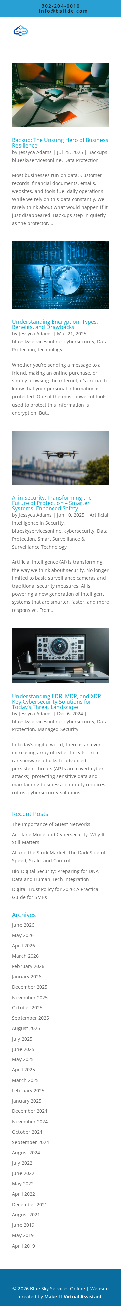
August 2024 (26, 1152)
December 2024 (29, 1111)
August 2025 (26, 1028)
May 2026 (23, 935)
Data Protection (81, 160)
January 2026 (26, 976)
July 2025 (22, 1039)
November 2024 (30, 1121)
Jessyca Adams (35, 152)
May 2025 (23, 1059)
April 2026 (23, 945)
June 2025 (23, 1049)
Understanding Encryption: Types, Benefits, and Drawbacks (55, 324)
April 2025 (23, 1069)
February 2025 (28, 1090)
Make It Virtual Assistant (73, 1296)
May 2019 (23, 1235)
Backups (97, 152)
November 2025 (30, 997)
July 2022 (22, 1163)
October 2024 (27, 1132)
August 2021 (26, 1214)
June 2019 (23, 1225)
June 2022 (23, 1173)
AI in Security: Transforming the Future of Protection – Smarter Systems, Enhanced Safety (52, 503)
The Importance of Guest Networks (51, 824)
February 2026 (28, 966)
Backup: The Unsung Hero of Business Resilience (60, 142)
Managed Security (58, 729)
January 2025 (26, 1101)
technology (50, 349)
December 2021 (29, 1204)
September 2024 (30, 1142)
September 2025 (30, 1018)
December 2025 (29, 987)
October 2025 (27, 1007)
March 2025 (25, 1080)
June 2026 (23, 925)
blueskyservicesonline (37, 160)
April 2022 (23, 1194)
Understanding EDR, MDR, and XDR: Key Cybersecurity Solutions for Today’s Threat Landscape (57, 701)
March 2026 (25, 956)
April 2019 (23, 1245)
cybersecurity (79, 341)
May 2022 (23, 1183)
